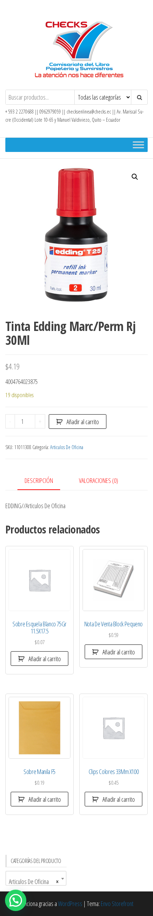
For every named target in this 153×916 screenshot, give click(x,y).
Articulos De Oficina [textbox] (34, 881)
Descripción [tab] (39, 480)
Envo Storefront (117, 903)
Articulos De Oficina (66, 447)
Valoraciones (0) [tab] (98, 480)
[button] (134, 176)
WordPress (70, 903)
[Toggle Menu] (138, 144)
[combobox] (36, 878)
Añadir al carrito (83, 421)
